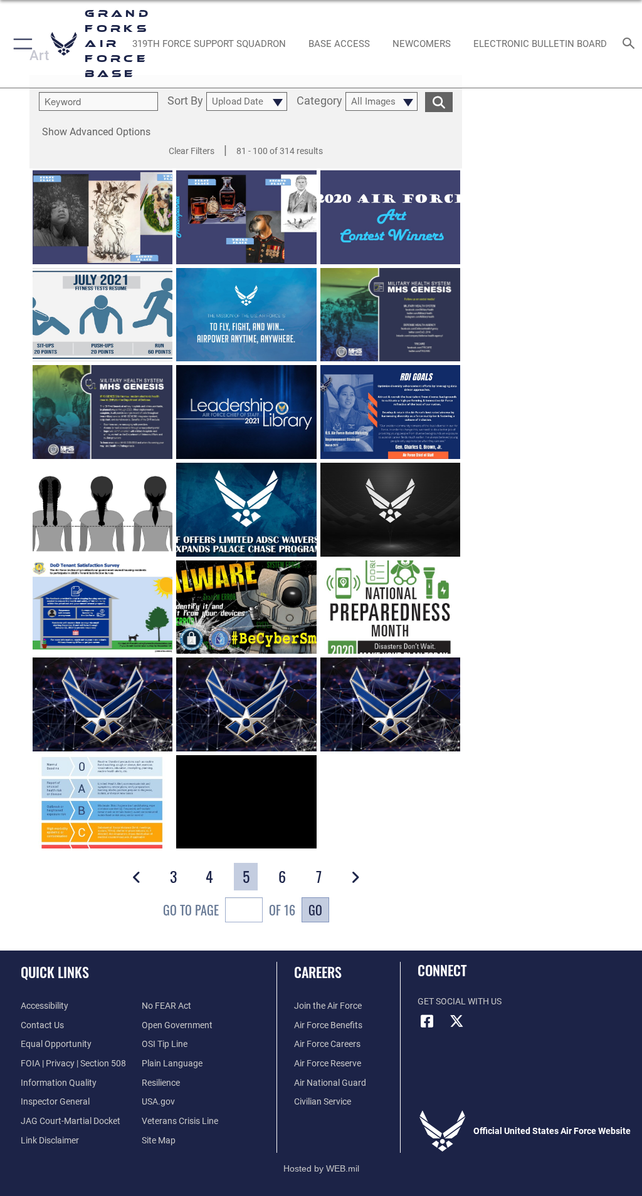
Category (319, 101)
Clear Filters (191, 151)
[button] (20, 44)
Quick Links (55, 972)
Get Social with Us (460, 1001)
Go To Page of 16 (229, 909)
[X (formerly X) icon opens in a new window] (457, 1021)
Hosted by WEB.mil (321, 1168)
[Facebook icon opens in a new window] (427, 1021)
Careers (318, 972)
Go (315, 909)
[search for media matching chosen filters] (439, 101)
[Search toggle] (631, 44)
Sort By (185, 101)
